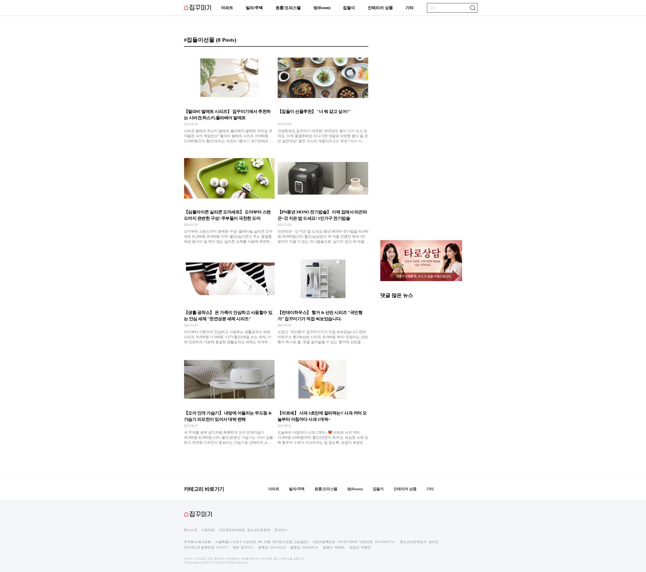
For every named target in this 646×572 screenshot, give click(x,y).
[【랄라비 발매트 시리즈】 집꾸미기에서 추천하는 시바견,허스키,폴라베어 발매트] (229, 98)
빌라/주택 (254, 8)
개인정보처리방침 (232, 530)
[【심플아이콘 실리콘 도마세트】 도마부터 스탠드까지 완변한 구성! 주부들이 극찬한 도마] (229, 198)
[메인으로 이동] (197, 9)
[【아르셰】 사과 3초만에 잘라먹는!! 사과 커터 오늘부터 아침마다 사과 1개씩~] (323, 399)
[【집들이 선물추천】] (323, 98)
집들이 (349, 8)
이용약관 (207, 530)
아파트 (227, 8)
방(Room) (321, 8)
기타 (410, 8)
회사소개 (190, 530)
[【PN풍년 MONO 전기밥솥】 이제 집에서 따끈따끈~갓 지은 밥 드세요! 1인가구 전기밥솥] (323, 198)
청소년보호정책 (258, 530)
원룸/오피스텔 (288, 8)
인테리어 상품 (380, 8)
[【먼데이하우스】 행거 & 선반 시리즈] (323, 299)
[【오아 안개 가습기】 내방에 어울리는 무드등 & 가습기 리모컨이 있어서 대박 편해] (229, 399)
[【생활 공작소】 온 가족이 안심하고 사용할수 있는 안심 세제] (229, 299)
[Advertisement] (421, 200)
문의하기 (280, 530)
